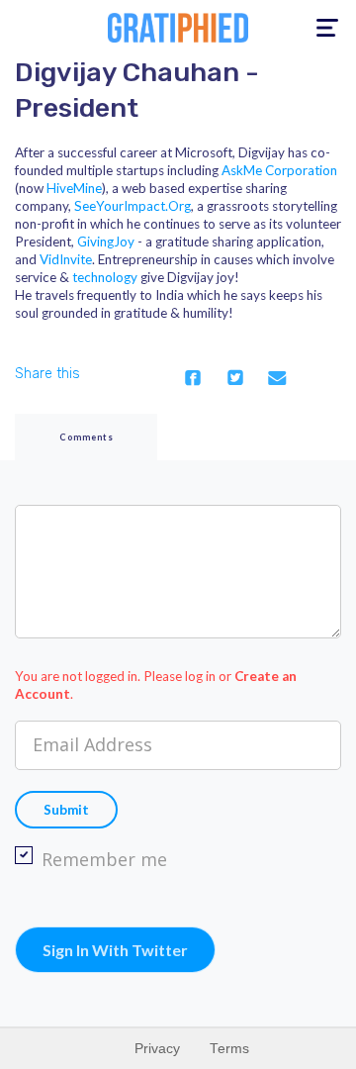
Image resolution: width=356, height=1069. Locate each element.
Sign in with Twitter (115, 949)
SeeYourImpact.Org (132, 206)
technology (104, 277)
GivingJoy (105, 241)
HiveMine (74, 188)
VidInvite (66, 259)
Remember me (104, 859)
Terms (229, 1048)
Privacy (157, 1048)
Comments (86, 437)
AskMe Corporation (279, 170)
